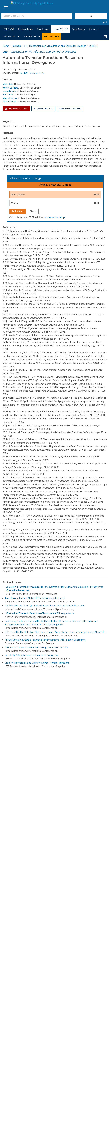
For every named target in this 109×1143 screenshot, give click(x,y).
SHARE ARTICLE (44, 108)
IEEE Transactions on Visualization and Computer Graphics (55, 45)
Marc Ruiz (8, 84)
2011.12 (93, 45)
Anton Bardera (10, 87)
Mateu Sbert (9, 101)
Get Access (51, 36)
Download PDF (18, 108)
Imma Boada (9, 91)
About (92, 29)
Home (6, 45)
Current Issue (25, 29)
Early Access (78, 29)
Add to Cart (18, 211)
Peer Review (30, 36)
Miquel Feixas (10, 98)
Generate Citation (69, 108)
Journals (16, 45)
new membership (54, 217)
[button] (105, 22)
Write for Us (9, 36)
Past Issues (43, 29)
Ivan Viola (8, 94)
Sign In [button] (66, 184)
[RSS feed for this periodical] (105, 36)
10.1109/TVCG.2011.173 (31, 72)
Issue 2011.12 (60, 29)
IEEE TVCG (8, 29)
